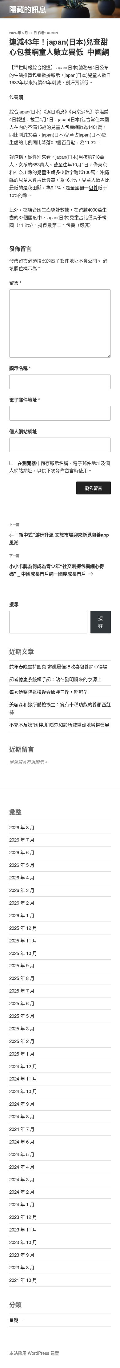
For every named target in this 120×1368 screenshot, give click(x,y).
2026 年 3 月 (21, 890)
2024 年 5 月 (21, 1154)
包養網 (16, 97)
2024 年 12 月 (23, 1066)
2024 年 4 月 (21, 1167)
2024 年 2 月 (21, 1191)
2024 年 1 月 (21, 1204)
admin (52, 32)
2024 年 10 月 (23, 1091)
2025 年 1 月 (21, 1053)
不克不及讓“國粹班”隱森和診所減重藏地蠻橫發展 (59, 724)
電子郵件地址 (24, 399)
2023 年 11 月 (23, 1229)
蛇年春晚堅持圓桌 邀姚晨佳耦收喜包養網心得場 (58, 666)
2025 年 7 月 (21, 990)
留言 (15, 283)
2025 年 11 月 (23, 940)
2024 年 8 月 (21, 1116)
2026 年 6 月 (21, 852)
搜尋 (13, 604)
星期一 (16, 1320)
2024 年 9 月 (21, 1103)
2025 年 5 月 (21, 1016)
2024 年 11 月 (23, 1078)
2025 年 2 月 (21, 1041)
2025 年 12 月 (23, 928)
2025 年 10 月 (23, 953)
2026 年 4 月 (21, 877)
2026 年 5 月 (21, 865)
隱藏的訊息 (27, 9)
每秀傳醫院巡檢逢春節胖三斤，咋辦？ (48, 691)
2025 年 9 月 (21, 965)
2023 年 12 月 (23, 1217)
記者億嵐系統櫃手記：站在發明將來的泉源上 (55, 679)
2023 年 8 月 (21, 1267)
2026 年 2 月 (21, 902)
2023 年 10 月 (23, 1242)
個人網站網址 (23, 431)
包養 (37, 75)
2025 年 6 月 (21, 1003)
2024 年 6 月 (21, 1141)
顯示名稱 (20, 368)
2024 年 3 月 (21, 1179)
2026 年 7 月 (21, 839)
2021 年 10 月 (23, 1280)
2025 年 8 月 (21, 978)
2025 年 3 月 (21, 1028)
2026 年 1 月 (21, 915)
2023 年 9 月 (21, 1254)
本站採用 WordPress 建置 (34, 1353)
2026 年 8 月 (21, 827)
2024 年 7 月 (21, 1129)
